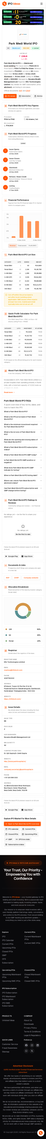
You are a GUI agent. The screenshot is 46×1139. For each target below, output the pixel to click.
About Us (28, 1020)
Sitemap (5, 1052)
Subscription (26, 96)
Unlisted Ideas (8, 1020)
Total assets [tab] (22, 245)
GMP (10, 839)
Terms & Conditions (32, 1031)
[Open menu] (41, 3)
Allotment (8, 76)
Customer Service (10, 1044)
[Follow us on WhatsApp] (26, 1051)
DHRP (16, 578)
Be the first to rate (23, 534)
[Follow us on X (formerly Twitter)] (32, 1051)
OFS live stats (24, 839)
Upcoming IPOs (31, 834)
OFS (4, 959)
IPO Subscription (9, 993)
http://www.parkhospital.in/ (15, 761)
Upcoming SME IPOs (11, 981)
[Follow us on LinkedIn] (37, 1045)
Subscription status (16, 844)
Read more (8, 392)
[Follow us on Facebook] (26, 1045)
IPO (3, 936)
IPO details (11, 96)
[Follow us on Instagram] (32, 1045)
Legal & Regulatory (32, 1035)
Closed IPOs (13, 834)
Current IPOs (30, 829)
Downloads (29, 1024)
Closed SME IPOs (32, 981)
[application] (23, 227)
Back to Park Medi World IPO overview (23, 824)
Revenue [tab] (13, 245)
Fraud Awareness (9, 1048)
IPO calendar (13, 829)
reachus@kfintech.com (13, 670)
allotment (8, 87)
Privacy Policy (30, 1028)
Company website (31, 578)
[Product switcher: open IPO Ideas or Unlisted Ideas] (41, 1133)
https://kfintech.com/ (12, 699)
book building (9, 66)
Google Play (13, 556)
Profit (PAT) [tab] (32, 245)
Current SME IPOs (32, 943)
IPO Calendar (8, 940)
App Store (28, 556)
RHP (20, 91)
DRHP (28, 91)
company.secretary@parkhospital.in (18, 769)
